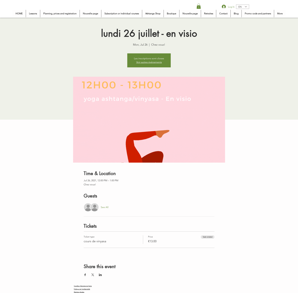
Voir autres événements (149, 62)
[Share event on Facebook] (85, 275)
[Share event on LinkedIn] (100, 275)
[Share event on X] (92, 275)
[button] (198, 6)
